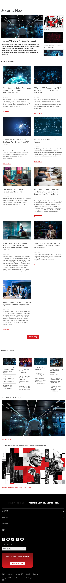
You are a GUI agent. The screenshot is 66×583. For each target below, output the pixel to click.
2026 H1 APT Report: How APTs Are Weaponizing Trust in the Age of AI (47, 90)
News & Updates (7, 61)
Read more (6, 111)
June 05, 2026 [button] (37, 199)
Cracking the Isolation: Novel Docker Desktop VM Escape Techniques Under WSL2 (25, 379)
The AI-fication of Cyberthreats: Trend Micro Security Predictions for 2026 (40, 381)
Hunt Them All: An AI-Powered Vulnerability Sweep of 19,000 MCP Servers (47, 245)
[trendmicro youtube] (22, 539)
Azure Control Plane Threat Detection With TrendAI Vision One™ (25, 388)
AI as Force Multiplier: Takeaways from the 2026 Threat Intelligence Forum (17, 90)
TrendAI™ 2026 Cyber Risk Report (45, 141)
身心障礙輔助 (19, 574)
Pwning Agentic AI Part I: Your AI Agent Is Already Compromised (17, 303)
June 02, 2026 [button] (6, 254)
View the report (6, 439)
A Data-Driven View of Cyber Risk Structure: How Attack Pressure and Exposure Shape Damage (15, 246)
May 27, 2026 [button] (6, 309)
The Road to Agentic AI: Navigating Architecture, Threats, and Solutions (56, 389)
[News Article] (22, 26)
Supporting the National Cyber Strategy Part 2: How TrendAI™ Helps (16, 142)
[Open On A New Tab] (12, 539)
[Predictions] (33, 466)
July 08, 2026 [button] (36, 146)
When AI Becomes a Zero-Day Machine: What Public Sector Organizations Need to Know (46, 192)
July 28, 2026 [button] (5, 149)
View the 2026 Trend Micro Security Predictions (16, 487)
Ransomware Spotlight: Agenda (39, 374)
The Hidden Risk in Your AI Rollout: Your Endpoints (14, 191)
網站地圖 (35, 574)
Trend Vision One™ (16, 503)
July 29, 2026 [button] (36, 97)
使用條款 (28, 574)
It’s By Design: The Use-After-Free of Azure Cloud (24, 370)
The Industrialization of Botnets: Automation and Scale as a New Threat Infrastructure (9, 379)
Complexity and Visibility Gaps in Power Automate (7, 386)
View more (31, 336)
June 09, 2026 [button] (6, 196)
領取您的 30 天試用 (16, 563)
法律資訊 (10, 574)
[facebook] (8, 539)
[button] (14, 549)
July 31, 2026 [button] (5, 97)
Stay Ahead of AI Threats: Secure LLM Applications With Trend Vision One (56, 380)
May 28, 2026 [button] (37, 252)
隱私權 (3, 574)
